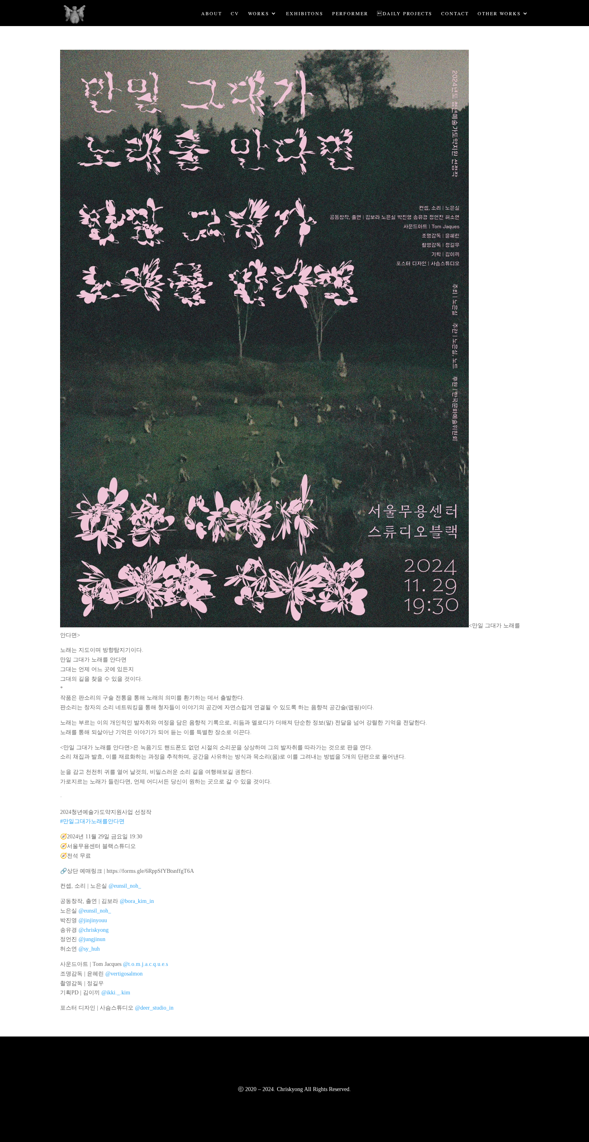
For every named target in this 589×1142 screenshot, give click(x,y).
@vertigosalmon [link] (124, 974)
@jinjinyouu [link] (93, 920)
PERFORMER (350, 13)
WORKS (258, 13)
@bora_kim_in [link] (137, 901)
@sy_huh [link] (89, 949)
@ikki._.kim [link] (115, 993)
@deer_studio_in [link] (154, 1008)
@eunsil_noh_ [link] (125, 886)
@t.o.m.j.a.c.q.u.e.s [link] (145, 964)
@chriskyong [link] (94, 930)
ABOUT (211, 13)
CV (235, 13)
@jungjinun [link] (92, 939)
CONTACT (455, 13)
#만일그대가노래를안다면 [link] (92, 821)
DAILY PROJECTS (404, 13)
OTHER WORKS (499, 13)
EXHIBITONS (304, 13)
